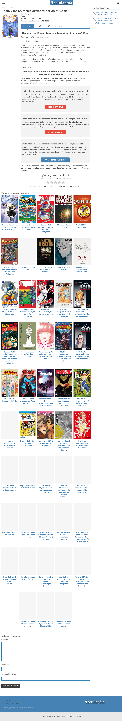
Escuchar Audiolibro (56, 159)
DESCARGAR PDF (55, 132)
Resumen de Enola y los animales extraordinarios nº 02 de (107, 14)
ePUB (39, 26)
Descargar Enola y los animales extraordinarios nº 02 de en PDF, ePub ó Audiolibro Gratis (106, 21)
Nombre (5, 665)
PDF (48, 26)
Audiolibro (59, 26)
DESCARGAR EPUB (55, 107)
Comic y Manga (7, 7)
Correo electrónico (9, 674)
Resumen (27, 26)
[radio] (47, 183)
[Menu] (3, 2)
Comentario (6, 640)
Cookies (7, 700)
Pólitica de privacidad (11, 704)
